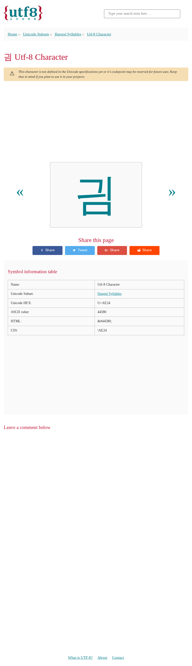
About (102, 657)
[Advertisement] (96, 122)
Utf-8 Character (99, 34)
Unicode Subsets (36, 34)
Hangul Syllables (68, 34)
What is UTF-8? (80, 657)
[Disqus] (96, 498)
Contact (118, 657)
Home (12, 34)
